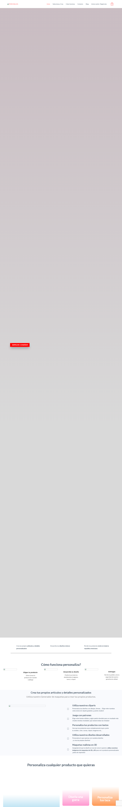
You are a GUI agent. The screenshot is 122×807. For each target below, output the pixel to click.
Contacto (80, 4)
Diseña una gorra (75, 798)
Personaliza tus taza (104, 798)
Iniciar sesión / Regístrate (99, 4)
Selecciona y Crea (58, 4)
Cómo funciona (70, 4)
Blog (87, 4)
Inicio (48, 4)
